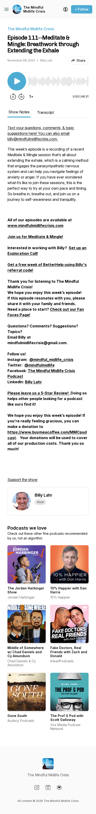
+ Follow (82, 9)
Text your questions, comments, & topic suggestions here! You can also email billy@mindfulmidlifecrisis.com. (40, 133)
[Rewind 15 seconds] (13, 96)
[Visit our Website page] (48, 787)
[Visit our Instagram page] (36, 787)
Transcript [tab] (45, 112)
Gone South (17, 716)
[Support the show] (65, 9)
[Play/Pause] (16, 81)
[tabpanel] (48, 306)
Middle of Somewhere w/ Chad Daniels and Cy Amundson (25, 652)
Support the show (22, 479)
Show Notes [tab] (19, 112)
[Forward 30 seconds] (21, 96)
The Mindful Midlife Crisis (34, 9)
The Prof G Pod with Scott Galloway (66, 718)
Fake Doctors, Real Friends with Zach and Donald (68, 652)
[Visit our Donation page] (59, 787)
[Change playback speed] (31, 96)
